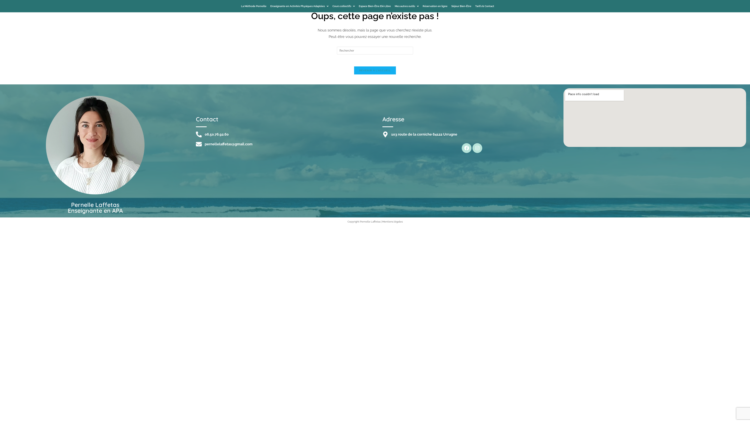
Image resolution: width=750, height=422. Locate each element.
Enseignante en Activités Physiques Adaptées (297, 6)
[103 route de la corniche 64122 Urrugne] (385, 134)
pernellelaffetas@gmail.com (229, 144)
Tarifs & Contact (484, 6)
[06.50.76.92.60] (199, 134)
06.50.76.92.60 (217, 134)
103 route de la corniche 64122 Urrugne (424, 134)
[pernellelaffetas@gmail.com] (199, 144)
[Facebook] (466, 148)
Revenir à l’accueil (375, 70)
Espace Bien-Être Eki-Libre (375, 6)
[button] (299, 6)
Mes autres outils (405, 6)
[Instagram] (477, 148)
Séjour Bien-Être (461, 6)
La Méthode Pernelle (253, 6)
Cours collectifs (341, 6)
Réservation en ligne (435, 6)
